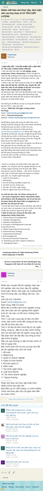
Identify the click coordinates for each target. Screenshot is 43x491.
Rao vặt (13, 417)
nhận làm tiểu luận (25, 34)
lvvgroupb (9, 441)
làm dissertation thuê (8, 24)
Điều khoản (20, 487)
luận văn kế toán (7, 32)
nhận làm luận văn (30, 32)
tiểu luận (38, 40)
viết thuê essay (6, 44)
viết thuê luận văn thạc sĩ (31, 47)
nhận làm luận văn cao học (10, 34)
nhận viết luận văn (22, 37)
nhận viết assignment (8, 37)
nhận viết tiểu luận (35, 37)
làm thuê (17, 27)
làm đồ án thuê (6, 29)
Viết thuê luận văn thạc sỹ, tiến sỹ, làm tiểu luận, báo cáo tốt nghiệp (22, 425)
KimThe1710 (9, 464)
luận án (15, 29)
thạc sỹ (31, 40)
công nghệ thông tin (15, 22)
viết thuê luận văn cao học (17, 461)
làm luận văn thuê (7, 27)
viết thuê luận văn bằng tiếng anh (12, 47)
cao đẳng (4, 22)
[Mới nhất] (40, 2)
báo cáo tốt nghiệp (28, 19)
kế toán (25, 22)
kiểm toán (33, 22)
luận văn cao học (24, 29)
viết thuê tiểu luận (7, 50)
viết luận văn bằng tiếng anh (31, 42)
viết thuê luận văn (18, 44)
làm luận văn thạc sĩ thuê (24, 24)
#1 (41, 63)
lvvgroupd (6, 19)
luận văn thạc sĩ (18, 32)
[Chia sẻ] (38, 63)
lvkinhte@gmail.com (17, 302)
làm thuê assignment (28, 27)
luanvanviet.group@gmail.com (20, 113)
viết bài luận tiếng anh (14, 42)
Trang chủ (35, 487)
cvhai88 (8, 417)
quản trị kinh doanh (8, 40)
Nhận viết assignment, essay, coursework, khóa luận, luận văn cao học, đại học (22, 413)
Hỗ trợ (28, 487)
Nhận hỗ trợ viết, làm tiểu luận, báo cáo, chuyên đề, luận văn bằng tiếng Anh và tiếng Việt (23, 450)
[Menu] (3, 2)
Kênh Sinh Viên (8, 484)
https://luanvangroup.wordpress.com (24, 117)
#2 (41, 281)
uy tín (3, 42)
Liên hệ (4, 487)
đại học (17, 50)
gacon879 (9, 429)
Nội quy (11, 487)
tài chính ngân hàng (22, 40)
